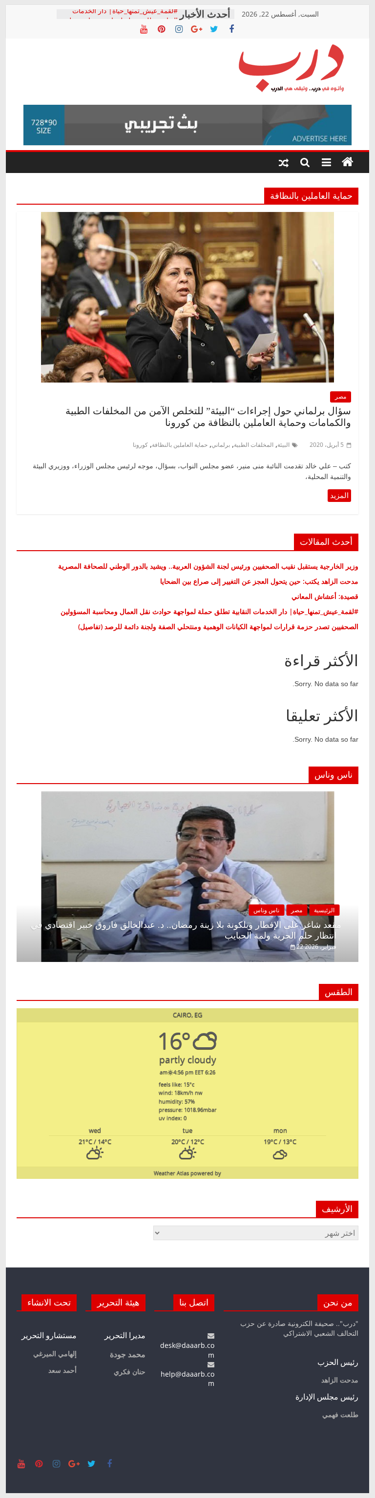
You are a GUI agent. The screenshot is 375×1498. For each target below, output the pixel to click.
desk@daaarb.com (187, 1350)
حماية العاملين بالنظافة (180, 445)
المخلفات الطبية (253, 445)
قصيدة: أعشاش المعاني (325, 596)
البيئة (283, 445)
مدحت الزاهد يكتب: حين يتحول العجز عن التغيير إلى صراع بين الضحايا (259, 581)
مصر (340, 396)
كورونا (140, 445)
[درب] (347, 162)
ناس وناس (266, 910)
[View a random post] (283, 162)
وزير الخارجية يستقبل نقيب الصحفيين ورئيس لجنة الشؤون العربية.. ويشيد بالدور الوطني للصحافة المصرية (207, 566)
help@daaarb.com (187, 1378)
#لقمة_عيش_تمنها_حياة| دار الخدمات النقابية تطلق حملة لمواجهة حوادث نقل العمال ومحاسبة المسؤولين (209, 611)
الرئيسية (324, 910)
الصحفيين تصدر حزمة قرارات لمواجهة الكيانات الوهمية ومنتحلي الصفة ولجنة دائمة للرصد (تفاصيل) (215, 626)
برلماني (220, 445)
